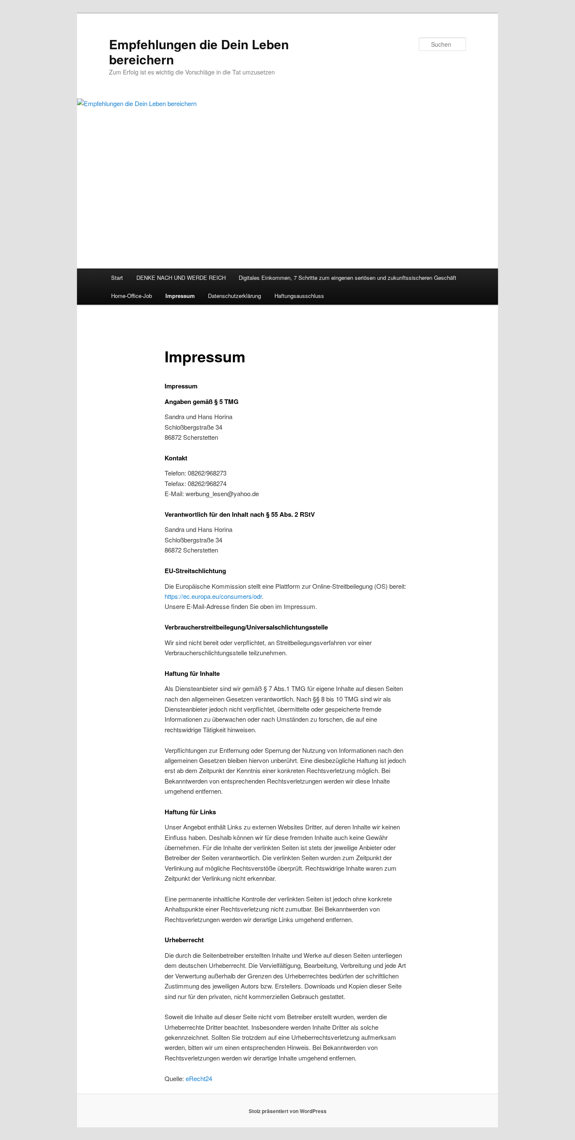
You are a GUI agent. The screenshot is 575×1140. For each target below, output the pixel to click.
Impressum (180, 296)
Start (117, 278)
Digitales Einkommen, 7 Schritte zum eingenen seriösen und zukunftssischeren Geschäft (347, 278)
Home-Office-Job (131, 296)
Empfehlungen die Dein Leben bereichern (199, 51)
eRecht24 (199, 1078)
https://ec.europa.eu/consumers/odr (213, 596)
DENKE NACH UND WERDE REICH (181, 278)
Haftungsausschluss (299, 296)
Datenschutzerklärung (234, 296)
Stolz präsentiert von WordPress (288, 1111)
